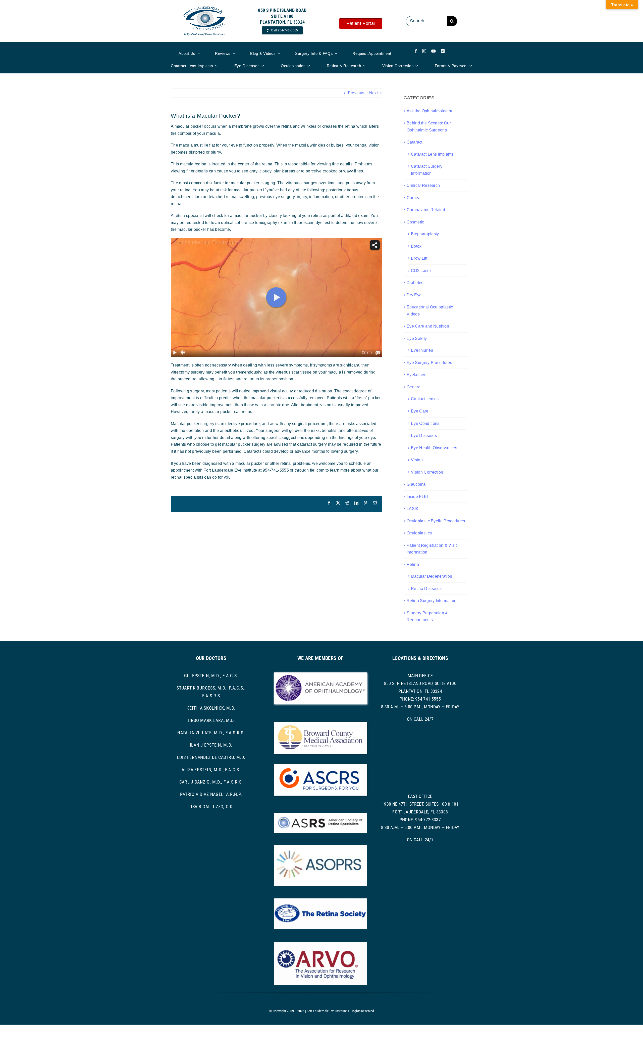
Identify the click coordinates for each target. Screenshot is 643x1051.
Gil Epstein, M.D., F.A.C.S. (211, 675)
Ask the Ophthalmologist (429, 111)
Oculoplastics (419, 533)
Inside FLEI (417, 496)
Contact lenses (425, 399)
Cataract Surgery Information (426, 169)
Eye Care (419, 411)
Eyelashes (416, 375)
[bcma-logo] (320, 723)
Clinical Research (423, 185)
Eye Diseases (424, 435)
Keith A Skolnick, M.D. (211, 708)
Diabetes (415, 283)
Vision (417, 460)
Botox (416, 246)
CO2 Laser (421, 270)
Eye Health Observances (434, 448)
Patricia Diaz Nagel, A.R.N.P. (211, 794)
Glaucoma (416, 484)
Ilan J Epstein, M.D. (211, 745)
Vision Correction (427, 472)
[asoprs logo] (320, 847)
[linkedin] (443, 51)
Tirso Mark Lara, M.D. (211, 720)
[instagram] (424, 51)
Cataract (414, 142)
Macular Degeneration (431, 576)
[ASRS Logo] (320, 815)
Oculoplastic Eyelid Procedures (436, 521)
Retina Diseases (426, 588)
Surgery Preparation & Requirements (427, 616)
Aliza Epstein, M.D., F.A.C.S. (211, 769)
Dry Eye (414, 295)
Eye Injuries (422, 350)
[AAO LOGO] (320, 674)
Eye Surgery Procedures (429, 362)
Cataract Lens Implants (432, 154)
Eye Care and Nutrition (428, 326)
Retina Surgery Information (431, 601)
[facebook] (416, 51)
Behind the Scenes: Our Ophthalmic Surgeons (429, 126)
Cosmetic (415, 222)
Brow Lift (419, 258)
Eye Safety (417, 338)
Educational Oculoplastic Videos (430, 310)
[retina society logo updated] (320, 900)
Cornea (413, 198)
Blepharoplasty (425, 234)
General (414, 387)
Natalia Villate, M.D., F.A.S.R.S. (211, 732)
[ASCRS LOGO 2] (320, 765)
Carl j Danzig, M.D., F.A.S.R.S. (211, 782)
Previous (356, 93)
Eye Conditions (425, 423)
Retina (413, 564)
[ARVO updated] (320, 944)
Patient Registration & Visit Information (432, 549)
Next (373, 93)
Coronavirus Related (426, 210)
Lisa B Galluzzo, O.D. (211, 806)
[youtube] (433, 51)
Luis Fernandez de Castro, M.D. (211, 757)
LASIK (413, 509)
